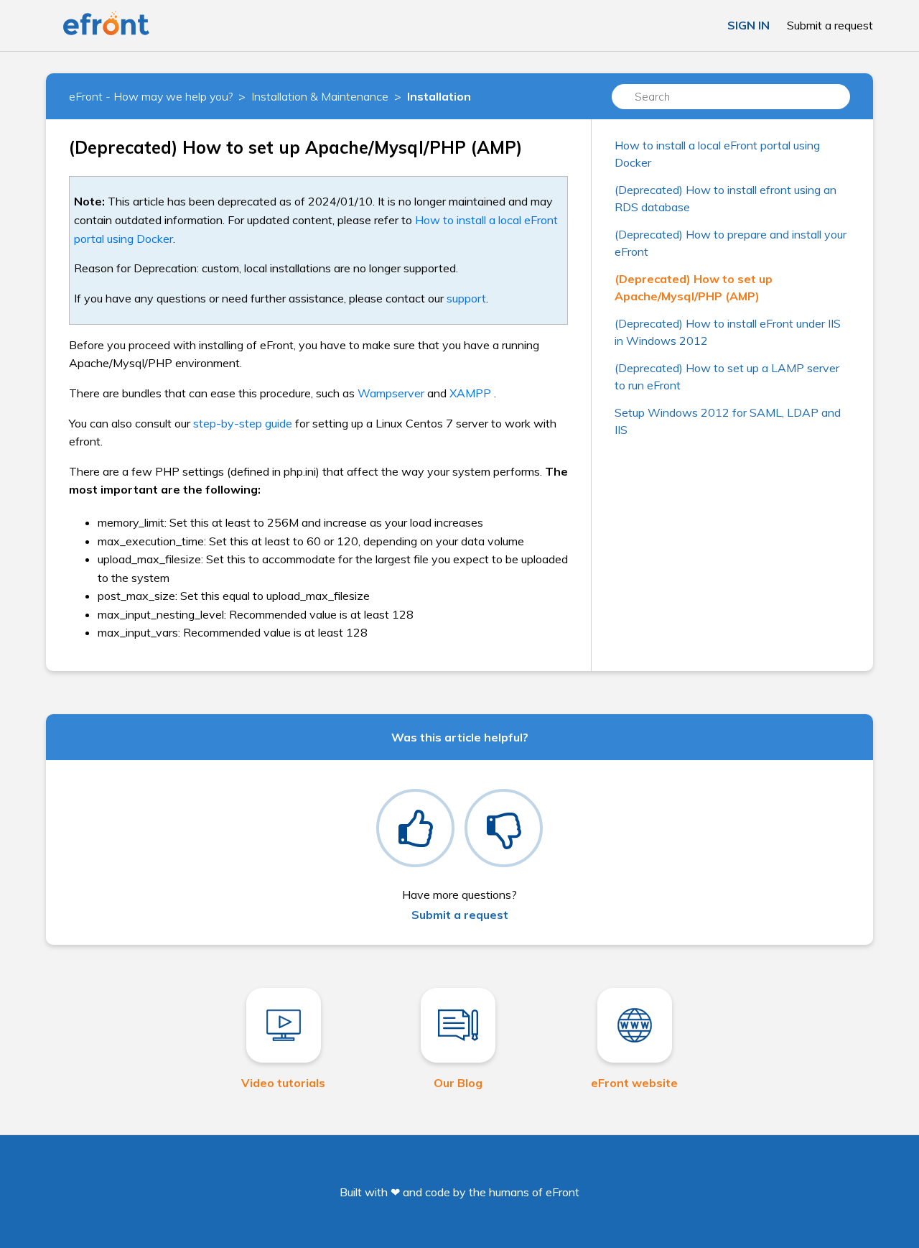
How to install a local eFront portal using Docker (717, 154)
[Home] (106, 32)
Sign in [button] (748, 25)
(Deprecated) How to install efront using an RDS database (725, 198)
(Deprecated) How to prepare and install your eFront (730, 243)
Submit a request (830, 25)
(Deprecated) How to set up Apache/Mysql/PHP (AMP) (694, 287)
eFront (562, 1192)
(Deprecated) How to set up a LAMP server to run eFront (727, 376)
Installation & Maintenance (319, 96)
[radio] (415, 828)
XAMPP (470, 393)
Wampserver (391, 393)
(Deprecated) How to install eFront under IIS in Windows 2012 (728, 332)
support (466, 298)
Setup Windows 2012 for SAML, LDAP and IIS (728, 421)
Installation (439, 96)
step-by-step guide (242, 423)
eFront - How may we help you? (151, 96)
